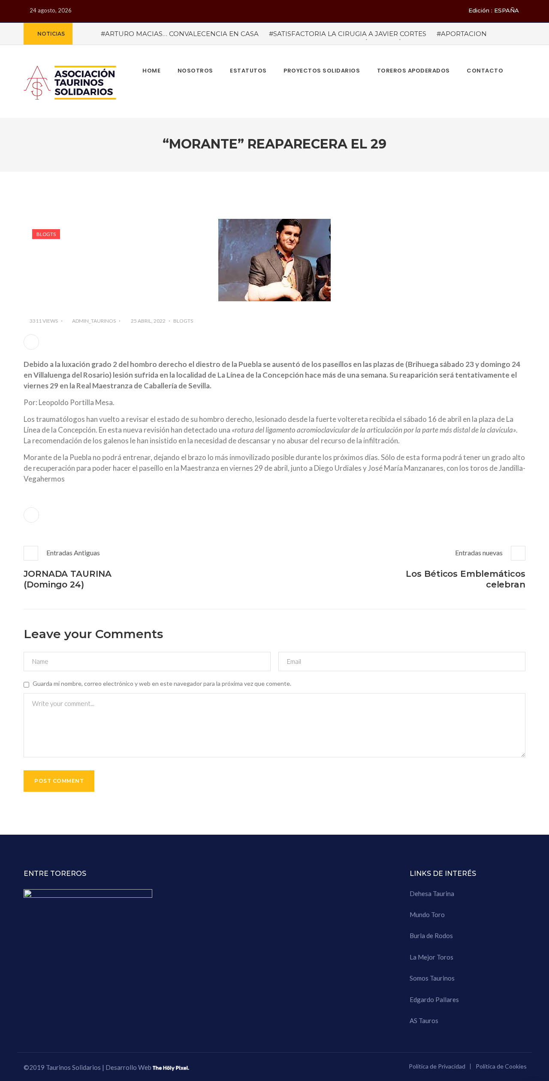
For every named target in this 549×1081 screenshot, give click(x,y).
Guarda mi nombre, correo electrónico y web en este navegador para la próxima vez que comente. (162, 683)
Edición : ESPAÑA (493, 10)
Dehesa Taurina (432, 893)
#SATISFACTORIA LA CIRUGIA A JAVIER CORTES (347, 34)
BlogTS (46, 234)
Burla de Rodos (431, 935)
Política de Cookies (501, 1066)
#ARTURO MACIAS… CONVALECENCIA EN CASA (180, 34)
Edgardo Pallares (434, 999)
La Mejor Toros (431, 957)
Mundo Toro (427, 914)
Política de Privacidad (437, 1066)
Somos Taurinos (432, 978)
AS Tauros (424, 1020)
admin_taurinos (94, 321)
